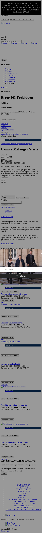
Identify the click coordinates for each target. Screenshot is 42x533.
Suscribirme (21, 276)
